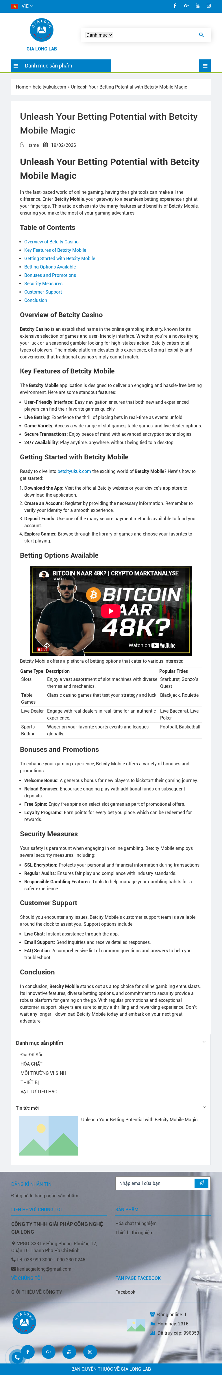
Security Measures (43, 283)
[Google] (186, 6)
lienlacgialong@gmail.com (44, 1269)
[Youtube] (198, 6)
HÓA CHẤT (31, 1064)
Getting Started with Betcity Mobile (59, 258)
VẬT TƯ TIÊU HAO (39, 1091)
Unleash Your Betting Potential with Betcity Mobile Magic (139, 1119)
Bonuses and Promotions (50, 275)
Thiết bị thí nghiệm (134, 1232)
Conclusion (35, 300)
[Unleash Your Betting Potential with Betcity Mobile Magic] (48, 1136)
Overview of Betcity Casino (51, 242)
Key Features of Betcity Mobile (55, 250)
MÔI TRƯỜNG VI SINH (43, 1073)
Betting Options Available (50, 267)
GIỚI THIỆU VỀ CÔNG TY (36, 1292)
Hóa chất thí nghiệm (136, 1223)
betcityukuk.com (49, 87)
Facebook (125, 1292)
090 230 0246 (71, 1260)
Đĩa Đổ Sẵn (32, 1054)
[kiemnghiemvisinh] (42, 30)
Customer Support (43, 292)
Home (22, 87)
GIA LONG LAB (42, 49)
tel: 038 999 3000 (35, 1260)
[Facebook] (175, 6)
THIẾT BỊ (30, 1082)
